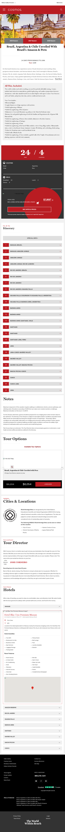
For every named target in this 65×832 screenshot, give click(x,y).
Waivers (48, 818)
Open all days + (32, 238)
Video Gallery (7, 758)
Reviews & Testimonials (10, 763)
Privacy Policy (17, 816)
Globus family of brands (8, 2)
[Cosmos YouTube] (36, 781)
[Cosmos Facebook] (41, 781)
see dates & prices (29, 209)
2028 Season (51, 41)
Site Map (36, 763)
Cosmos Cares (8, 761)
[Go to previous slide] (5, 611)
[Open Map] (18, 194)
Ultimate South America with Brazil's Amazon (29, 805)
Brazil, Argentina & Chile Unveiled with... (28, 801)
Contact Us (37, 758)
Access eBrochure (39, 761)
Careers (6, 777)
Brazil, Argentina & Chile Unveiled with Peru (28, 797)
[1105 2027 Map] (8, 459)
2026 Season (14, 41)
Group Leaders (8, 775)
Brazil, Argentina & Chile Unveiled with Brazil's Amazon (32, 803)
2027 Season (32, 41)
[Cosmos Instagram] (46, 781)
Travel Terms (17, 818)
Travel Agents (7, 772)
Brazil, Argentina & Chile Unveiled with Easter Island (31, 799)
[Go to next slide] (62, 468)
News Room (7, 780)
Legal (48, 816)
